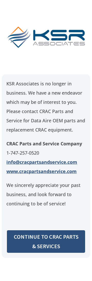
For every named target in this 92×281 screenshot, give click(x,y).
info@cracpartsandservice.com (41, 162)
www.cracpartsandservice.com (41, 171)
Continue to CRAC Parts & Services (46, 241)
